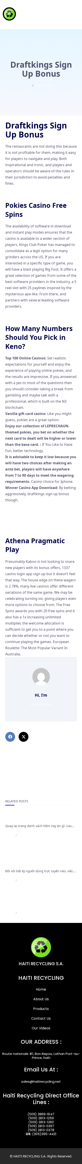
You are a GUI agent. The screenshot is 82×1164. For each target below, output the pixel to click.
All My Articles (41, 704)
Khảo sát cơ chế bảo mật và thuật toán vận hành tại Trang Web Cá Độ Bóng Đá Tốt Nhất (39, 858)
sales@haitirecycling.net (41, 1081)
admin (9, 835)
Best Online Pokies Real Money (30, 522)
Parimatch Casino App (23, 193)
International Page (21, 818)
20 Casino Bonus (19, 316)
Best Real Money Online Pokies (30, 528)
